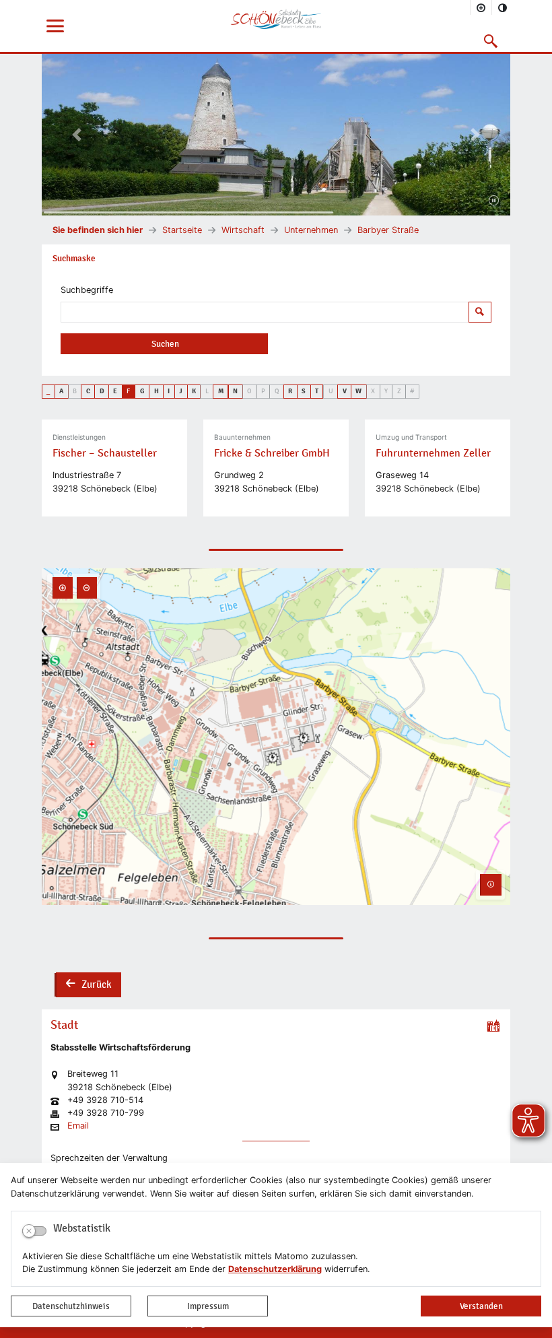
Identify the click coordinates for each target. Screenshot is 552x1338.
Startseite (182, 230)
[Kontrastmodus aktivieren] (503, 7)
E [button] (115, 391)
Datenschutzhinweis (71, 1306)
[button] (491, 41)
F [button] (128, 391)
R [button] (290, 391)
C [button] (88, 391)
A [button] (61, 391)
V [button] (345, 391)
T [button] (316, 391)
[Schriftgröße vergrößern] (481, 7)
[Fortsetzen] (493, 201)
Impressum (208, 1306)
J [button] (180, 391)
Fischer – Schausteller (105, 453)
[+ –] (276, 736)
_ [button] (48, 391)
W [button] (358, 391)
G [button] (142, 391)
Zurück (88, 985)
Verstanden (481, 1306)
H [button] (156, 391)
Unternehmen (311, 230)
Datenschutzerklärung (275, 1269)
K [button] (194, 391)
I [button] (169, 391)
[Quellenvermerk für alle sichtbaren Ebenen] (491, 885)
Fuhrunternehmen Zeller (433, 453)
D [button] (102, 391)
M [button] (220, 391)
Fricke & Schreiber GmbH (272, 453)
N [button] (235, 391)
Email (78, 1126)
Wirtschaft (243, 230)
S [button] (304, 391)
